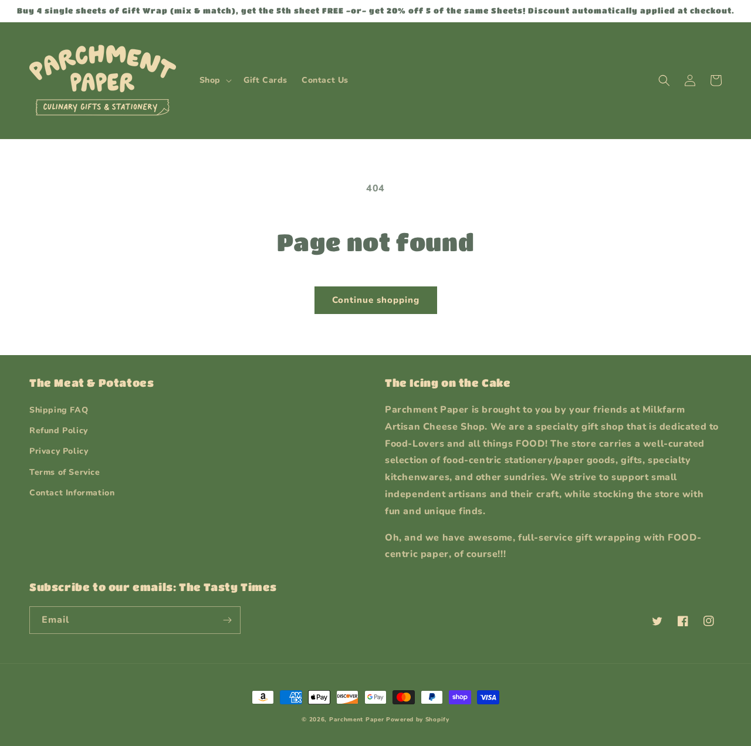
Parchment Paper (356, 719)
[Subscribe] (227, 620)
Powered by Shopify (417, 719)
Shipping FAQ (58, 410)
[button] (214, 80)
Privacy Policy (58, 451)
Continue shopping (376, 300)
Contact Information (71, 492)
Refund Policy (58, 430)
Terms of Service (64, 472)
